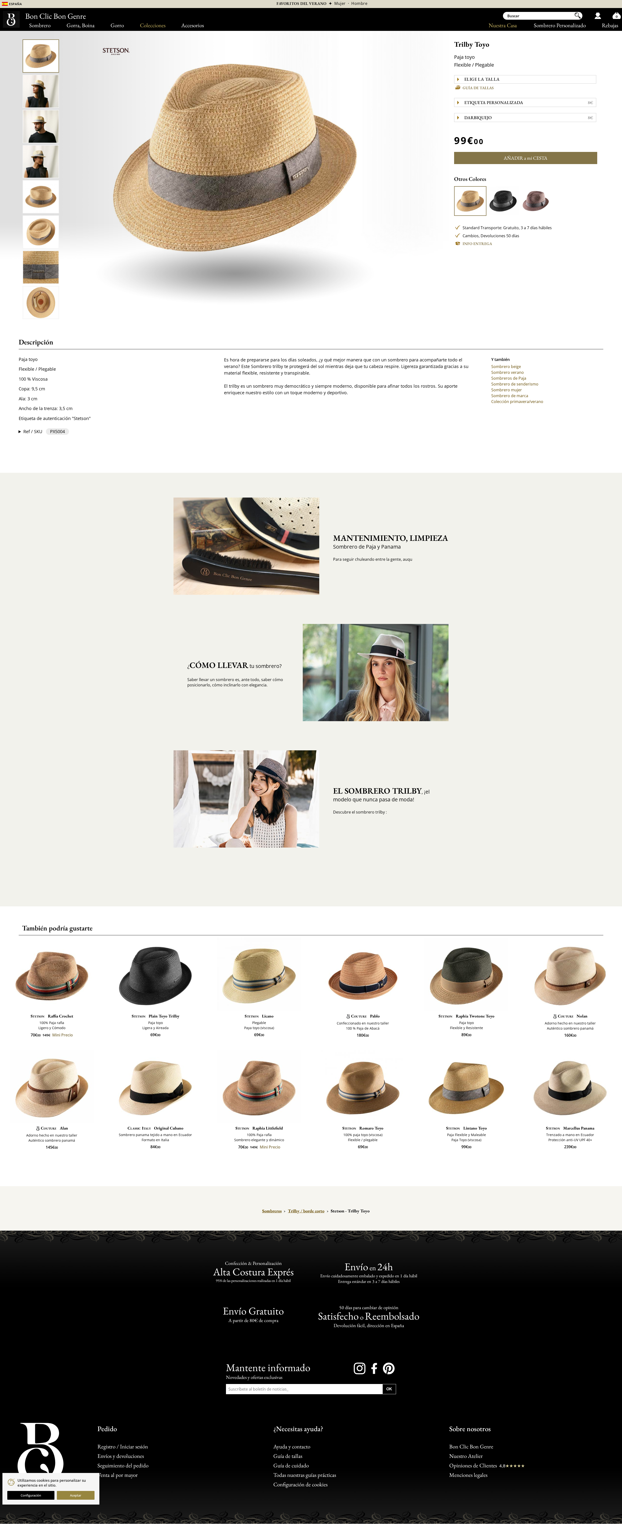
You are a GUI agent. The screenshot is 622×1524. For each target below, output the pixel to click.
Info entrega (477, 243)
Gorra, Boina (81, 25)
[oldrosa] (535, 201)
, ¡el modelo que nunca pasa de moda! (381, 794)
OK (389, 1389)
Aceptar (75, 1495)
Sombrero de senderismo (514, 384)
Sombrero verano (507, 372)
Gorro (117, 25)
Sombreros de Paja (508, 378)
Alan (54, 1128)
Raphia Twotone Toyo (466, 1016)
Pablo (365, 1016)
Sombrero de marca (509, 395)
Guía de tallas (478, 87)
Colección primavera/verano (517, 401)
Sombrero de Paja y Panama (386, 541)
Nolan (572, 1016)
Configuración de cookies (300, 1484)
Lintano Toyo (466, 1128)
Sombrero (40, 25)
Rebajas (610, 25)
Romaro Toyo (362, 1128)
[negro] (503, 201)
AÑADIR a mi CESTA (525, 158)
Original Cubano (155, 1128)
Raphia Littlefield (259, 1128)
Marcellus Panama (570, 1128)
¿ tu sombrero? (234, 665)
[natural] (470, 201)
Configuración (31, 1495)
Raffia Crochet (52, 1016)
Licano (259, 1016)
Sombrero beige (506, 366)
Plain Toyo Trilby (155, 1016)
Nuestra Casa (503, 25)
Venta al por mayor (117, 1475)
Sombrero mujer (506, 390)
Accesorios (192, 25)
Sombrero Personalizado (560, 25)
